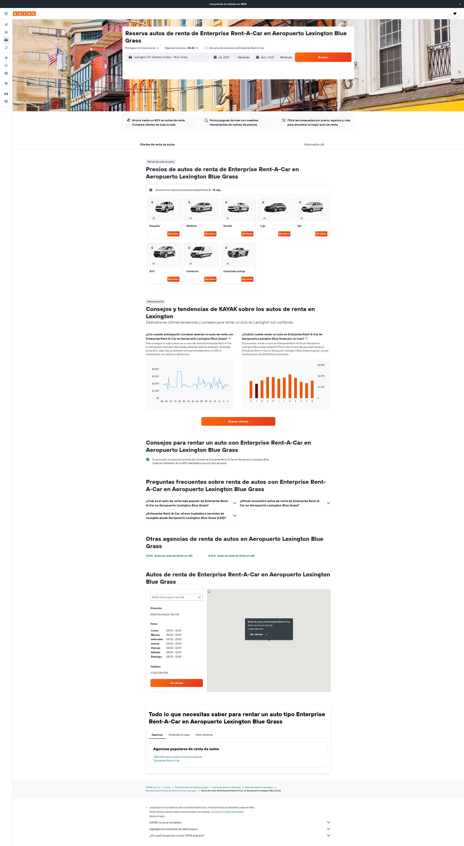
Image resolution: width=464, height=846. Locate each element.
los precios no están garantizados (227, 811)
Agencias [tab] (157, 734)
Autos (168, 787)
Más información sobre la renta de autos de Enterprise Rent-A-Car (178, 758)
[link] (238, 421)
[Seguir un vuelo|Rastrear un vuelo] (6, 65)
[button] (460, 4)
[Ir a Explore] (6, 58)
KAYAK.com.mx (153, 787)
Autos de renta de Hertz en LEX (231, 555)
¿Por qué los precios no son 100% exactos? (177, 835)
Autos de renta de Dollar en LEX (169, 555)
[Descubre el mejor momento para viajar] (6, 73)
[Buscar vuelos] (6, 24)
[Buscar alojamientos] (6, 32)
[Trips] (6, 83)
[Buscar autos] (6, 40)
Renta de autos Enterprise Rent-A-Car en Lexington (171, 790)
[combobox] (142, 48)
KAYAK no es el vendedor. (166, 822)
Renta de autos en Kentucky (227, 787)
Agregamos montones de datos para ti (174, 829)
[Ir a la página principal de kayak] (24, 13)
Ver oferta (173, 233)
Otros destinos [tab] (204, 734)
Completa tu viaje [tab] (179, 734)
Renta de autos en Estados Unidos (192, 787)
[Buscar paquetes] (6, 47)
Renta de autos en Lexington (259, 787)
